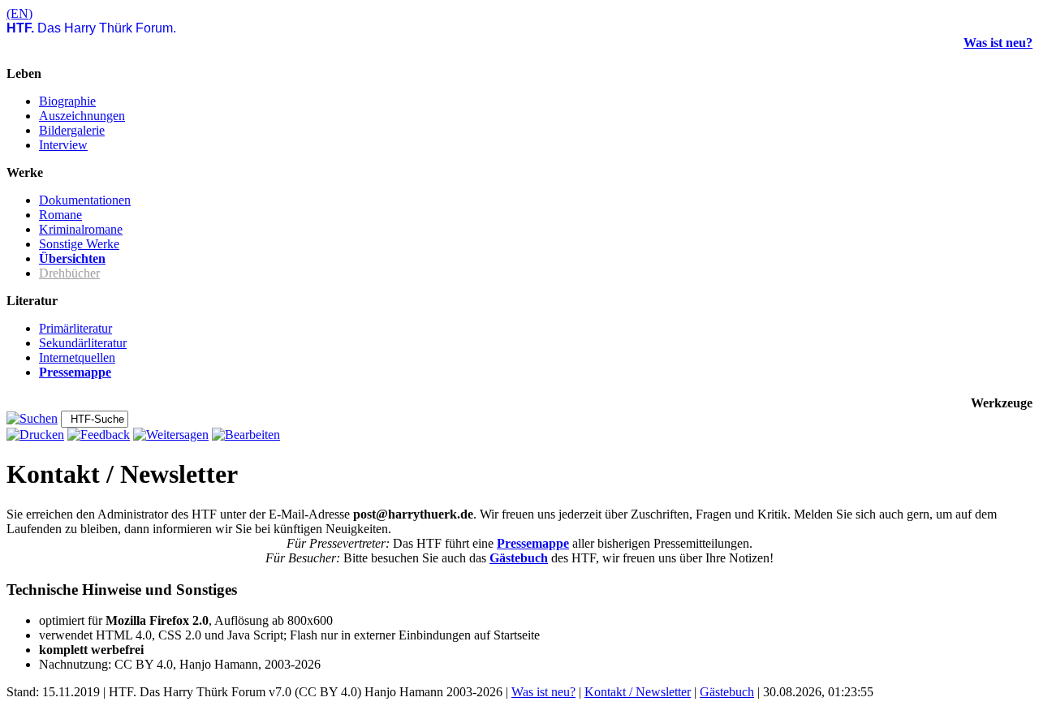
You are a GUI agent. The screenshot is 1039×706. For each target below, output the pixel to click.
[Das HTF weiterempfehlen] (171, 434)
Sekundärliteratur (83, 343)
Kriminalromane (81, 229)
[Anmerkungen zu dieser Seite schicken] (98, 434)
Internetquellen (77, 357)
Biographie (67, 101)
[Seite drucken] (35, 434)
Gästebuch (518, 558)
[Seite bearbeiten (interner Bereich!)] (246, 434)
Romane (60, 215)
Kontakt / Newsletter (637, 692)
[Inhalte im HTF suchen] (32, 418)
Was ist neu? (998, 43)
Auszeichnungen (82, 116)
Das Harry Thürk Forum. (91, 28)
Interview (63, 145)
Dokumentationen (85, 200)
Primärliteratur (75, 328)
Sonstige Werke (79, 244)
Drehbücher (69, 273)
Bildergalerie (72, 130)
